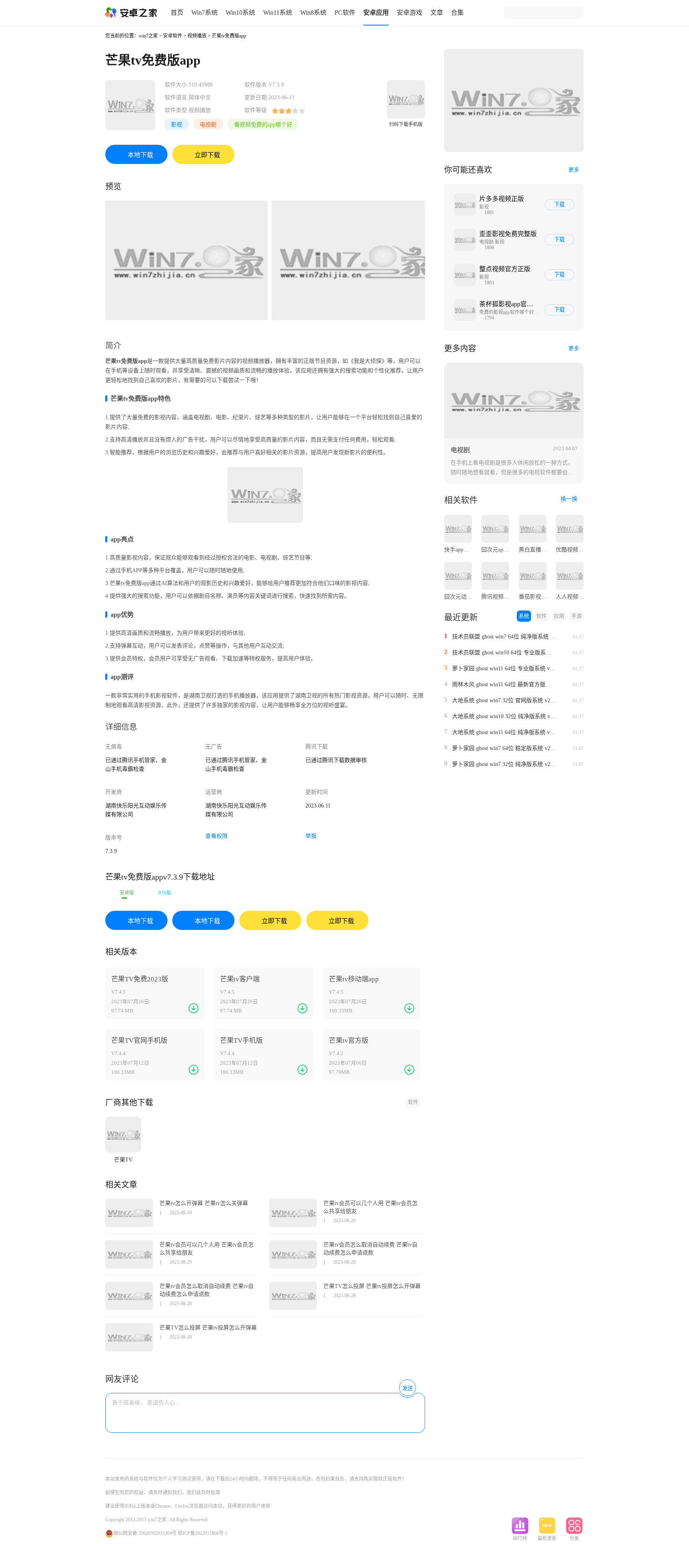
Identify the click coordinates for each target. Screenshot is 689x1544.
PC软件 (345, 12)
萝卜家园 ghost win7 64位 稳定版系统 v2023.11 (504, 748)
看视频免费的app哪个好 (263, 125)
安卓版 (127, 893)
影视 (176, 125)
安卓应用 (376, 12)
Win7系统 (204, 12)
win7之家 (148, 36)
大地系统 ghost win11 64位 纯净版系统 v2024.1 (504, 732)
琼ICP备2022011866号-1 (203, 1533)
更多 (574, 170)
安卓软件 (172, 36)
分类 (574, 1538)
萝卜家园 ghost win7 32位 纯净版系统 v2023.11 (504, 764)
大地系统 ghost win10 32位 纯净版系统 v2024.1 (504, 716)
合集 (457, 12)
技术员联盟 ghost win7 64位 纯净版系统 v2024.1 (504, 637)
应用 (559, 616)
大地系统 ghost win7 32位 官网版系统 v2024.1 (504, 700)
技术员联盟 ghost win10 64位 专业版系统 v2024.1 (504, 653)
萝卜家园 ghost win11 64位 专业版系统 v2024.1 (504, 669)
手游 (576, 616)
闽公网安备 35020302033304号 (145, 1533)
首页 (177, 12)
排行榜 (520, 1538)
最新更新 (547, 1538)
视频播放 (197, 36)
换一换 (570, 499)
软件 (413, 1102)
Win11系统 (277, 12)
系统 (524, 616)
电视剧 (208, 125)
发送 (407, 1388)
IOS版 (164, 893)
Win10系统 (240, 12)
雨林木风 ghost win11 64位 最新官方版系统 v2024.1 (504, 684)
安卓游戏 (409, 12)
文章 (436, 12)
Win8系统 (313, 12)
